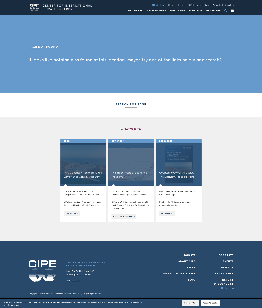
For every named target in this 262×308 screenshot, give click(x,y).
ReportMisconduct (224, 281)
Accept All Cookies (210, 303)
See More (72, 214)
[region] (131, 303)
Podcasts (216, 5)
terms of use (13, 305)
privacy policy (81, 302)
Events (181, 5)
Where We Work (156, 11)
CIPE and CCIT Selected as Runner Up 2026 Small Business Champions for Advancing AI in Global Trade (130, 205)
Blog (206, 5)
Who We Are (135, 11)
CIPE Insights (194, 5)
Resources (195, 11)
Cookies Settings (190, 303)
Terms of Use (223, 273)
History (171, 5)
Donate (190, 255)
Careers (189, 267)
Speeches (229, 5)
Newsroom (213, 11)
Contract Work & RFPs (178, 273)
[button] (232, 10)
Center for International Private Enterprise (86, 264)
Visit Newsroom (123, 217)
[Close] (258, 303)
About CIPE (187, 261)
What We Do (177, 11)
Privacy (227, 267)
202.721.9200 (73, 280)
